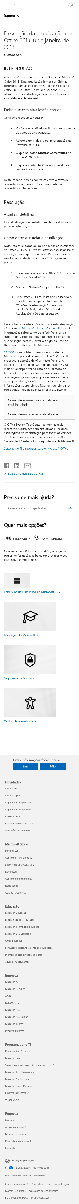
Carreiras (10, 1120)
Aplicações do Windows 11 (19, 830)
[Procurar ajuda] (15, 5)
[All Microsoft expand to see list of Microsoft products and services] (5, 6)
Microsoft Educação (15, 912)
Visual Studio (12, 1099)
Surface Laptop (13, 795)
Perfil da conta (13, 850)
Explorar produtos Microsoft (20, 823)
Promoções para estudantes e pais (23, 954)
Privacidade (37, 1184)
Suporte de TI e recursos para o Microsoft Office (36, 448)
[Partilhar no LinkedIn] (15, 464)
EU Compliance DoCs (16, 1197)
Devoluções (11, 871)
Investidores (11, 1148)
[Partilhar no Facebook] (7, 464)
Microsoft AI (11, 981)
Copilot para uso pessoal (18, 809)
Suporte (10, 15)
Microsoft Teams (14, 1023)
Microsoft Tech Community (19, 1071)
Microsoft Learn (13, 1057)
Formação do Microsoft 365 (22, 635)
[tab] (19, 539)
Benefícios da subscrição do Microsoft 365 (32, 592)
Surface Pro (11, 788)
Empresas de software (17, 1092)
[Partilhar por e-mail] (25, 464)
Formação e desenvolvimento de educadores (28, 947)
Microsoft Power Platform (18, 1085)
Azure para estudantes (17, 961)
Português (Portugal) (23, 1160)
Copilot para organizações (19, 802)
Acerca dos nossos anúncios (43, 1190)
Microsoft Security (15, 988)
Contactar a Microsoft (17, 1184)
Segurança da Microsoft (20, 678)
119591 (9, 352)
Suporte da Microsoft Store (19, 864)
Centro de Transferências (18, 857)
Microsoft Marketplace (17, 1078)
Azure (8, 995)
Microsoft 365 (12, 816)
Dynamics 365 (12, 1002)
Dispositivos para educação (19, 919)
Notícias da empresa (16, 1134)
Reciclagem (11, 885)
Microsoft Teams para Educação (22, 926)
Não (53, 766)
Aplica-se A (14, 54)
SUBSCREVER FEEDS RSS (26, 473)
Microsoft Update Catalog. (39, 328)
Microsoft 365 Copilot (16, 1016)
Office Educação (13, 940)
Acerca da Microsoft (16, 1127)
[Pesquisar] (69, 508)
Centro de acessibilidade (20, 721)
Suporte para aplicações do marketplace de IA (29, 1064)
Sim (25, 766)
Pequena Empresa (14, 1030)
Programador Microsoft (17, 1050)
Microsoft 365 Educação (18, 933)
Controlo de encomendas (18, 878)
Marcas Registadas (15, 1190)
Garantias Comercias (16, 892)
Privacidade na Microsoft (18, 1141)
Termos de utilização (58, 1184)
